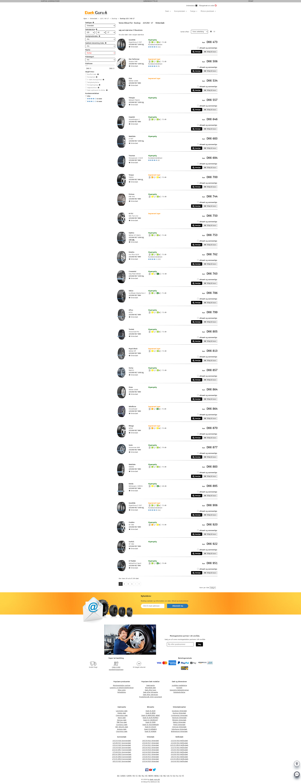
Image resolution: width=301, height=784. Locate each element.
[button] (297, 763)
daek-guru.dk (155, 779)
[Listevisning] (210, 32)
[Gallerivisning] (214, 32)
